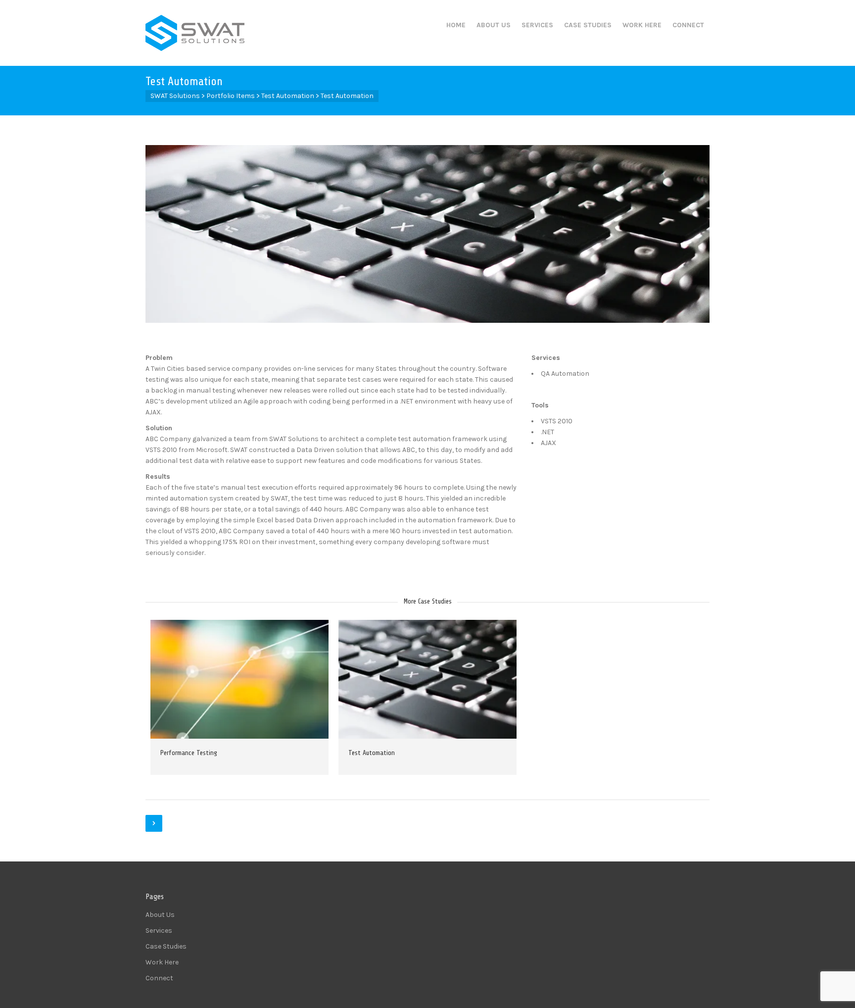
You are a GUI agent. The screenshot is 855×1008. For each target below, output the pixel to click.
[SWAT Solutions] (194, 33)
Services (537, 25)
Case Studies (588, 25)
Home (456, 25)
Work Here (642, 25)
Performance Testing (188, 752)
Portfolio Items (230, 96)
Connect (688, 25)
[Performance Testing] (225, 679)
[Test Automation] (413, 679)
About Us (493, 25)
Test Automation (287, 96)
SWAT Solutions (175, 96)
